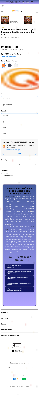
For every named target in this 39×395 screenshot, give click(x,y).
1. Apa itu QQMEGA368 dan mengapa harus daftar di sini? (19, 266)
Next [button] (37, 2)
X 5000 (5, 116)
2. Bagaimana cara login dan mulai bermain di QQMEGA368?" (19, 272)
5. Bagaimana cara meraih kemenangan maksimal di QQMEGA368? (18, 289)
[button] (2, 11)
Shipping (10, 49)
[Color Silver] (16, 65)
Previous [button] (2, 2)
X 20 (4, 134)
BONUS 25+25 (16, 386)
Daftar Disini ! (26, 2)
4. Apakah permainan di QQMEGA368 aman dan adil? (19, 284)
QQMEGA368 (7, 105)
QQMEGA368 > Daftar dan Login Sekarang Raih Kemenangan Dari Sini (19, 2)
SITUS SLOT (7, 99)
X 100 (4, 122)
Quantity (4, 160)
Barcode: (13, 37)
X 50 (4, 128)
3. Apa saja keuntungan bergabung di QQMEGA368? (17, 278)
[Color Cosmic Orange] (3, 65)
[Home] (15, 11)
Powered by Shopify (26, 386)
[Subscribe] (32, 367)
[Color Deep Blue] (10, 65)
